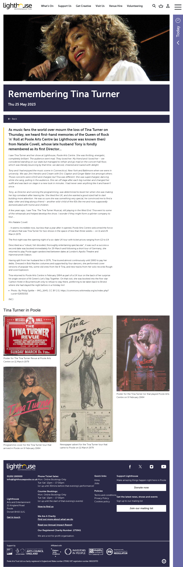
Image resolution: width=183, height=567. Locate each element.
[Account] (168, 6)
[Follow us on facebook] (130, 467)
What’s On (47, 6)
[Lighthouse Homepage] (19, 6)
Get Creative (83, 6)
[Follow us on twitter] (140, 467)
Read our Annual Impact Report (55, 525)
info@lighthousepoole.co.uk (22, 479)
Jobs (96, 483)
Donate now (141, 487)
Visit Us (100, 6)
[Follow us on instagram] (151, 467)
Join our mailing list (141, 508)
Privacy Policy (101, 498)
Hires (97, 480)
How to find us (45, 506)
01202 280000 (14, 476)
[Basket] (161, 6)
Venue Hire (115, 6)
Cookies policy (102, 501)
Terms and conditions (105, 495)
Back (14, 119)
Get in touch (13, 517)
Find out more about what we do (55, 519)
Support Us (64, 6)
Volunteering (135, 6)
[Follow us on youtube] (163, 467)
